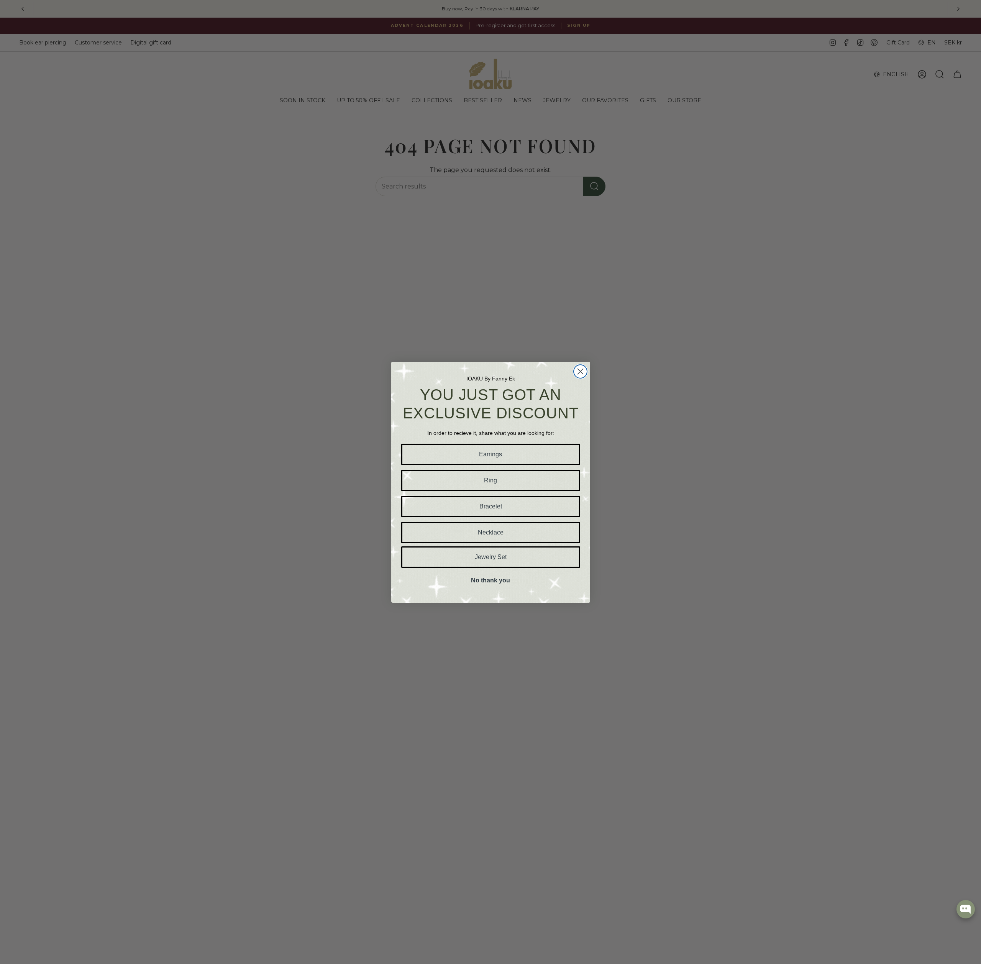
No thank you (490, 580)
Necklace (491, 532)
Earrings (490, 454)
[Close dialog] (580, 371)
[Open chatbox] (965, 909)
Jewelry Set (491, 557)
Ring (490, 480)
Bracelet (490, 506)
